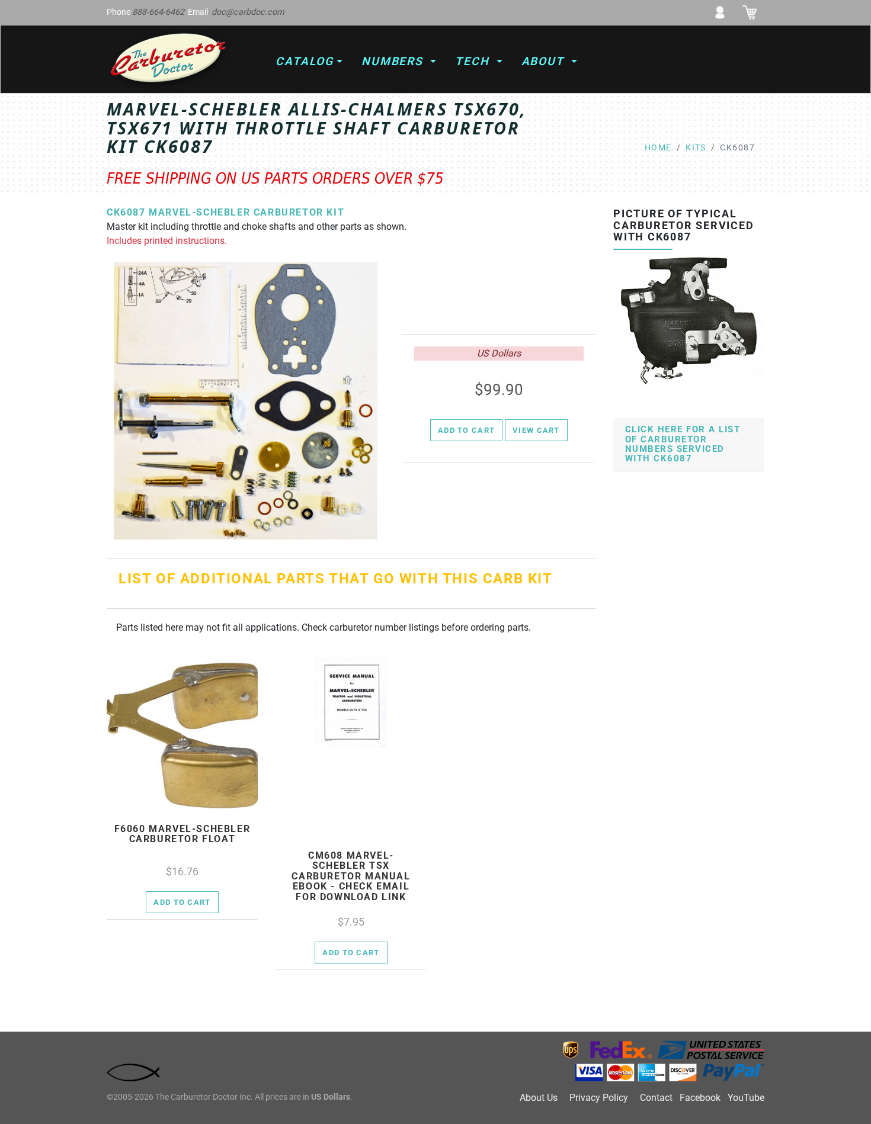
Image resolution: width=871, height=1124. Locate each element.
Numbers (394, 61)
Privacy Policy (598, 1097)
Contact (656, 1097)
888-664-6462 (158, 12)
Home (658, 148)
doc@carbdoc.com (248, 12)
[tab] (688, 444)
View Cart (536, 430)
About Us (539, 1097)
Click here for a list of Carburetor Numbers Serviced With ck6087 (682, 444)
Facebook (700, 1097)
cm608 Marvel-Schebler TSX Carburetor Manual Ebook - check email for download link (351, 876)
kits (696, 148)
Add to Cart (466, 430)
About (545, 61)
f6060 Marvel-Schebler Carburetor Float (182, 834)
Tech (474, 61)
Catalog (304, 61)
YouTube (746, 1097)
